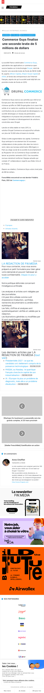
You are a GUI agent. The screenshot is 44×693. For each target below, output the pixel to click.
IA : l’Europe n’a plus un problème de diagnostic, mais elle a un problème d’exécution (21, 381)
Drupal (29, 68)
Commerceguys (18, 180)
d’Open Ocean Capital (30, 74)
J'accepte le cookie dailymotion (22, 220)
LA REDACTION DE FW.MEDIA (19, 263)
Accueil (6, 30)
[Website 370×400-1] (22, 594)
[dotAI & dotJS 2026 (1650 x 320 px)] (22, 20)
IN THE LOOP (15, 35)
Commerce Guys (30, 63)
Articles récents (11, 229)
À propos (8, 225)
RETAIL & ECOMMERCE (28, 35)
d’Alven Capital (15, 74)
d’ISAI (4, 77)
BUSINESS (23, 30)
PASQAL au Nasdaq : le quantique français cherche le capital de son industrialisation (20, 372)
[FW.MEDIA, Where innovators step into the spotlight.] (13, 7)
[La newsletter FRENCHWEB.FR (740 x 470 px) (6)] (22, 515)
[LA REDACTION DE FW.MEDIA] (15, 258)
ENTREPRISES (14, 30)
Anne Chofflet (18, 460)
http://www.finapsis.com (20, 482)
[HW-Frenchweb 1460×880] (22, 544)
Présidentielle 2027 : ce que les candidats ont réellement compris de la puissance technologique (23, 363)
